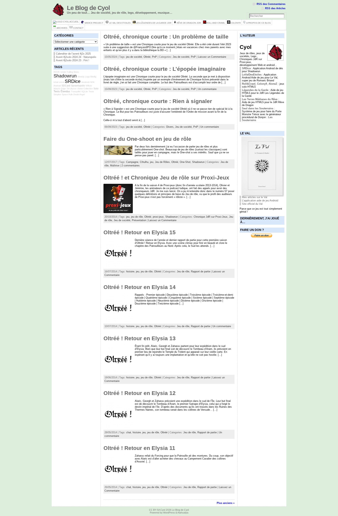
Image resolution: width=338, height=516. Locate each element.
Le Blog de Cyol (88, 7)
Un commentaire (207, 89)
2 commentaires (130, 165)
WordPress (169, 512)
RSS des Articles (275, 8)
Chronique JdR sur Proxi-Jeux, (211, 216)
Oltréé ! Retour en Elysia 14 (139, 287)
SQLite (84, 91)
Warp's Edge (60, 88)
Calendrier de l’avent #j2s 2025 (73, 53)
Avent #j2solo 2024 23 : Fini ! (72, 60)
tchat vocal (59, 82)
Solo (95, 88)
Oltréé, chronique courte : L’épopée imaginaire (164, 69)
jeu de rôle (137, 216)
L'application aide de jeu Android (260, 200)
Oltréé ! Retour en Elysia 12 (139, 393)
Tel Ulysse (71, 88)
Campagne (132, 162)
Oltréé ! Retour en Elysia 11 (139, 448)
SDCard (66, 85)
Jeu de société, (182, 56)
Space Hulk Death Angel (73, 94)
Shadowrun (65, 75)
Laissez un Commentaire (212, 56)
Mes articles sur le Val (254, 197)
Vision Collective (85, 88)
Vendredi (85, 82)
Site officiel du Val (252, 203)
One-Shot (185, 162)
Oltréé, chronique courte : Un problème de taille (165, 37)
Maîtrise (114, 165)
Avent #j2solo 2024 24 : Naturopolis (76, 57)
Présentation (139, 220)
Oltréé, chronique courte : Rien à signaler (157, 101)
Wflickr (89, 85)
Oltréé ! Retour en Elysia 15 (139, 232)
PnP (154, 56)
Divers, (170, 126)
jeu (151, 162)
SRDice (72, 81)
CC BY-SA (154, 510)
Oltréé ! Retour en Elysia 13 (139, 338)
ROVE (57, 72)
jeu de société (134, 56)
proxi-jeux (158, 216)
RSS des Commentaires (271, 4)
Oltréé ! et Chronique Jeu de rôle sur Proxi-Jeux (166, 178)
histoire (130, 271)
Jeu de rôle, (184, 271)
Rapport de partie (200, 271)
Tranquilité (76, 91)
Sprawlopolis (78, 85)
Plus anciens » (226, 503)
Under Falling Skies (69, 72)
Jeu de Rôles (162, 162)
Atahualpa (182, 512)
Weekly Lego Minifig (86, 76)
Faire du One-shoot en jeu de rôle (147, 139)
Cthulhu (144, 162)
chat (128, 432)
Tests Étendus (62, 91)
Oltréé (147, 56)
